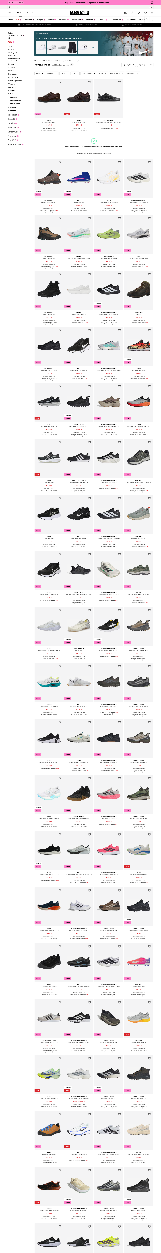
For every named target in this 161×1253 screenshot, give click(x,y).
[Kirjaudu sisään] (132, 12)
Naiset (10, 13)
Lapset (30, 13)
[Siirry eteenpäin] (147, 20)
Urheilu (50, 61)
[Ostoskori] (152, 12)
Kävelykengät (74, 61)
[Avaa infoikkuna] (152, 2)
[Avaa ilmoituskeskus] (138, 13)
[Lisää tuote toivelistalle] (59, 82)
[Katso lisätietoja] (49, 132)
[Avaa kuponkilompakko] (125, 12)
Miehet (20, 13)
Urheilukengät (61, 61)
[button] (128, 65)
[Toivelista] (145, 12)
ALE (43, 61)
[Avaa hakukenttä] (151, 20)
